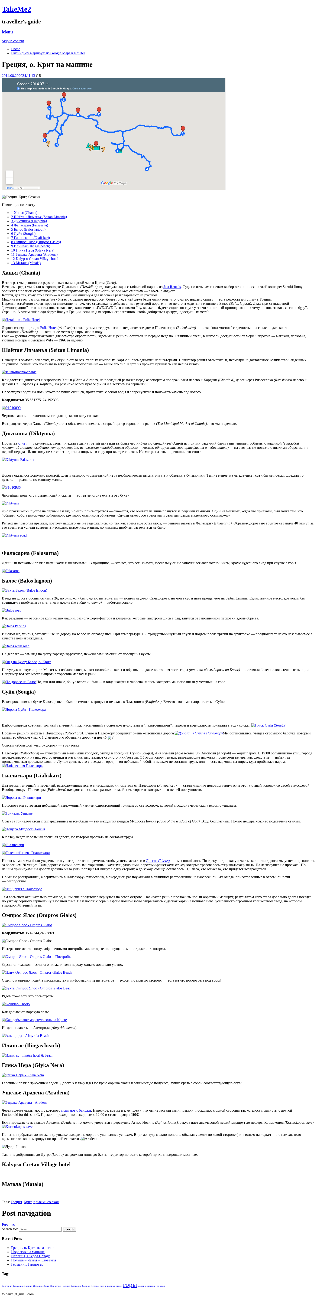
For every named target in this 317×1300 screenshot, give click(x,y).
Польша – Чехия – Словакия (33, 1260)
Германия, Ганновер (27, 1264)
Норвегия (55, 1286)
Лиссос (152, 861)
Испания (37, 1286)
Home (15, 49)
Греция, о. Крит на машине (32, 1248)
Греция (16, 1202)
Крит (28, 1202)
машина (142, 1286)
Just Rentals (172, 287)
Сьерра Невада (90, 1286)
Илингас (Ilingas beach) (30, 246)
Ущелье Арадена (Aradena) (34, 254)
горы (130, 1284)
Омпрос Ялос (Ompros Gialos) (36, 242)
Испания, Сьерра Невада (30, 1256)
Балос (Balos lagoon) (28, 229)
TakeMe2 (16, 9)
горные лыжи (114, 1286)
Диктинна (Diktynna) (29, 221)
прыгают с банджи (76, 1110)
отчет (22, 443)
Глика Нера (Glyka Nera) (32, 250)
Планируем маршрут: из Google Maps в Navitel (48, 53)
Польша (65, 1286)
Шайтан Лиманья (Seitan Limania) (39, 217)
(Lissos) (164, 861)
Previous (8, 1225)
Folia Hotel (48, 328)
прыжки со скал (46, 1202)
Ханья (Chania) (24, 213)
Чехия (103, 1286)
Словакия (76, 1286)
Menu (7, 31)
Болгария (7, 1286)
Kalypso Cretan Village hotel (34, 259)
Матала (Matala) (26, 263)
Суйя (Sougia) (23, 234)
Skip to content (13, 41)
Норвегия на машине (28, 1252)
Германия (18, 1286)
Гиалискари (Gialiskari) (30, 238)
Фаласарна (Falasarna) (29, 225)
